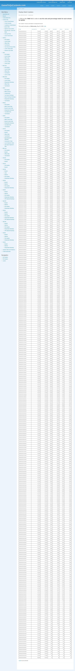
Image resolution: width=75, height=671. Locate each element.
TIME (20, 29)
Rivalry (4, 102)
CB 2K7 (4, 163)
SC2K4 (52, 5)
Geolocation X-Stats (8, 141)
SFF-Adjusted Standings (9, 198)
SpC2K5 (70, 5)
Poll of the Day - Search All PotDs (10, 31)
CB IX (4, 87)
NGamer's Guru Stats (9, 50)
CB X (4, 52)
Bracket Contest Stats (9, 108)
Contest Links (5, 19)
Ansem (61, 29)
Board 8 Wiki (62, 2)
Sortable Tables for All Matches (9, 249)
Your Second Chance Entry (10, 46)
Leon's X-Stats (7, 61)
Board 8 (4, 16)
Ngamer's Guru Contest (9, 28)
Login (20, 660)
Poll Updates (7, 39)
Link (45, 26)
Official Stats (7, 43)
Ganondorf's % (34, 29)
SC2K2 (41, 5)
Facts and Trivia (8, 33)
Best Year (5, 65)
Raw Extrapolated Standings (8, 138)
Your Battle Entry (8, 111)
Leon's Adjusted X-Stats (9, 143)
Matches (6, 174)
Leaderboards (7, 93)
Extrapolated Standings (9, 82)
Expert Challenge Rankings (10, 97)
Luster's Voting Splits (9, 48)
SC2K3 (47, 5)
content (4, 260)
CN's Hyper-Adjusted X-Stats (9, 145)
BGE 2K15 (5, 76)
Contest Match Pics (6, 17)
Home (20, 8)
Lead (49, 29)
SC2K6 (4, 180)
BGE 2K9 (4, 148)
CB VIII (4, 128)
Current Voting (7, 41)
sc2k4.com (70, 2)
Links (6, 172)
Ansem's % (43, 29)
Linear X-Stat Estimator (9, 21)
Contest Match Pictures (41, 2)
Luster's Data (7, 63)
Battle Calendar (8, 91)
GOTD (4, 115)
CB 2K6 (4, 169)
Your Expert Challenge (9, 95)
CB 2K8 (4, 157)
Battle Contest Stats (8, 106)
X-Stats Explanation (7, 251)
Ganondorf (55, 29)
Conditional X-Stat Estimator (10, 25)
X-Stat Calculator (8, 23)
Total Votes (67, 29)
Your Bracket (7, 45)
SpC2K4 (64, 5)
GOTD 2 (4, 37)
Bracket (6, 132)
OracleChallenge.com (52, 2)
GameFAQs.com (6, 14)
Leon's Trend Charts (9, 35)
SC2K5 (58, 5)
